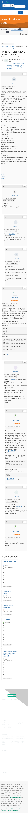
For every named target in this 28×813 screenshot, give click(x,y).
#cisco (3, 173)
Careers (4, 755)
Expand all (5, 46)
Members (5, 32)
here (6, 354)
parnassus (12, 379)
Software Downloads (7, 782)
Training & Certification (7, 779)
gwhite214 (7, 595)
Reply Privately (9, 88)
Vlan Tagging (6, 619)
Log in (20, 12)
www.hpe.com (7, 741)
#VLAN (3, 176)
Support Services (6, 775)
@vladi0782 (11, 451)
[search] (12, 5)
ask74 (6, 609)
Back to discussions (8, 44)
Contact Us (4, 757)
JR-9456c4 (7, 622)
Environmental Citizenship (8, 759)
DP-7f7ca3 (15, 297)
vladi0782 (15, 195)
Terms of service (6, 764)
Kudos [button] (24, 73)
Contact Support (6, 777)
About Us (4, 752)
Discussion (16, 29)
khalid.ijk (6, 565)
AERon (6, 659)
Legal (3, 766)
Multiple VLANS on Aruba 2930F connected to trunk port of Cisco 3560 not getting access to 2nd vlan (10, 653)
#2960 (3, 174)
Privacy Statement (15, 797)
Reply (3, 88)
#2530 (3, 178)
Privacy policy (5, 762)
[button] (26, 784)
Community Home (5, 29)
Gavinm (14, 83)
